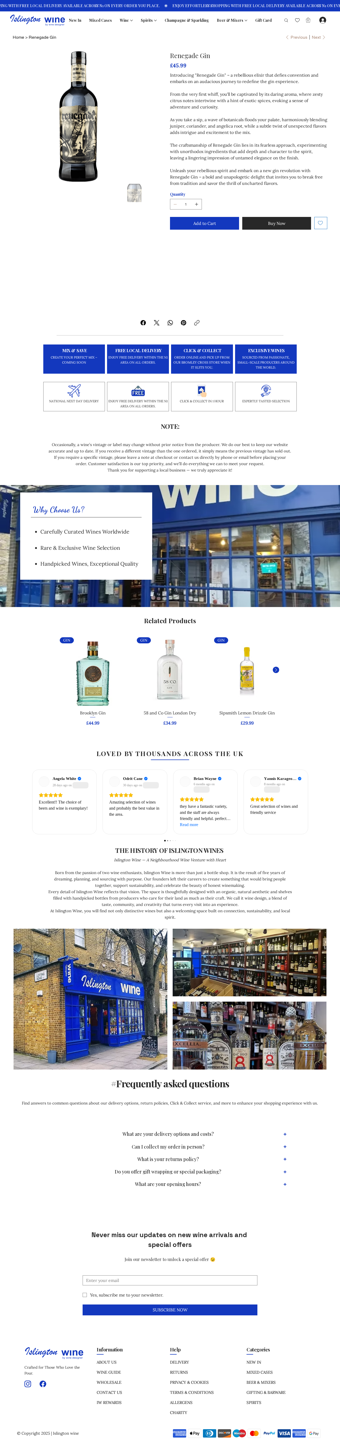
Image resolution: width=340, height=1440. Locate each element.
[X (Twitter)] (156, 322)
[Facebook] (143, 322)
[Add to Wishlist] (320, 223)
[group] (170, 684)
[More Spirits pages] (155, 20)
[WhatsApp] (170, 322)
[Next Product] (276, 670)
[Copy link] (196, 322)
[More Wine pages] (131, 20)
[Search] (284, 20)
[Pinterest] (183, 322)
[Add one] (196, 204)
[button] (308, 20)
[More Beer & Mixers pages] (246, 20)
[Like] (297, 20)
